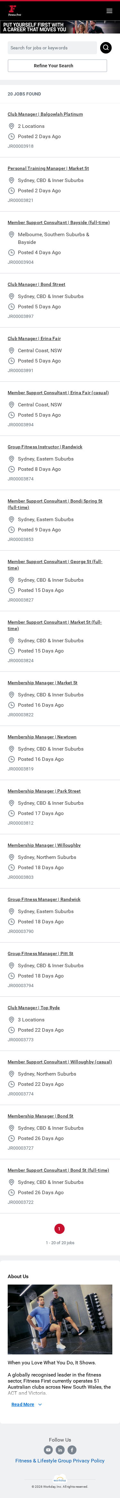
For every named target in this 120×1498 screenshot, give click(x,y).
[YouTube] (48, 1449)
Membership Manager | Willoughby (44, 845)
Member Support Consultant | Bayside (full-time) (59, 222)
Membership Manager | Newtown (42, 736)
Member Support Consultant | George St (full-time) (55, 564)
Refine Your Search (53, 65)
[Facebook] (72, 1449)
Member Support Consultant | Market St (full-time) (55, 625)
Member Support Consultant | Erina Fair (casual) (58, 392)
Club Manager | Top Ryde (34, 1007)
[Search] (106, 47)
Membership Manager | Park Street (44, 791)
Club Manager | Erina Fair (34, 338)
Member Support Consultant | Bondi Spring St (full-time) (55, 504)
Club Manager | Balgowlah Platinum (45, 114)
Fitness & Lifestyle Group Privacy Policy (60, 1461)
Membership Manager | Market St (42, 682)
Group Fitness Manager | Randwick (44, 899)
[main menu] (109, 11)
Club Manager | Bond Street (36, 284)
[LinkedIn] (60, 1449)
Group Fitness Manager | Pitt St (40, 953)
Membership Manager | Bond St (41, 1116)
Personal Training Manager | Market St (48, 168)
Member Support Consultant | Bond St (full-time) (58, 1170)
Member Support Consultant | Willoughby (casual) (60, 1061)
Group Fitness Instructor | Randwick (45, 446)
